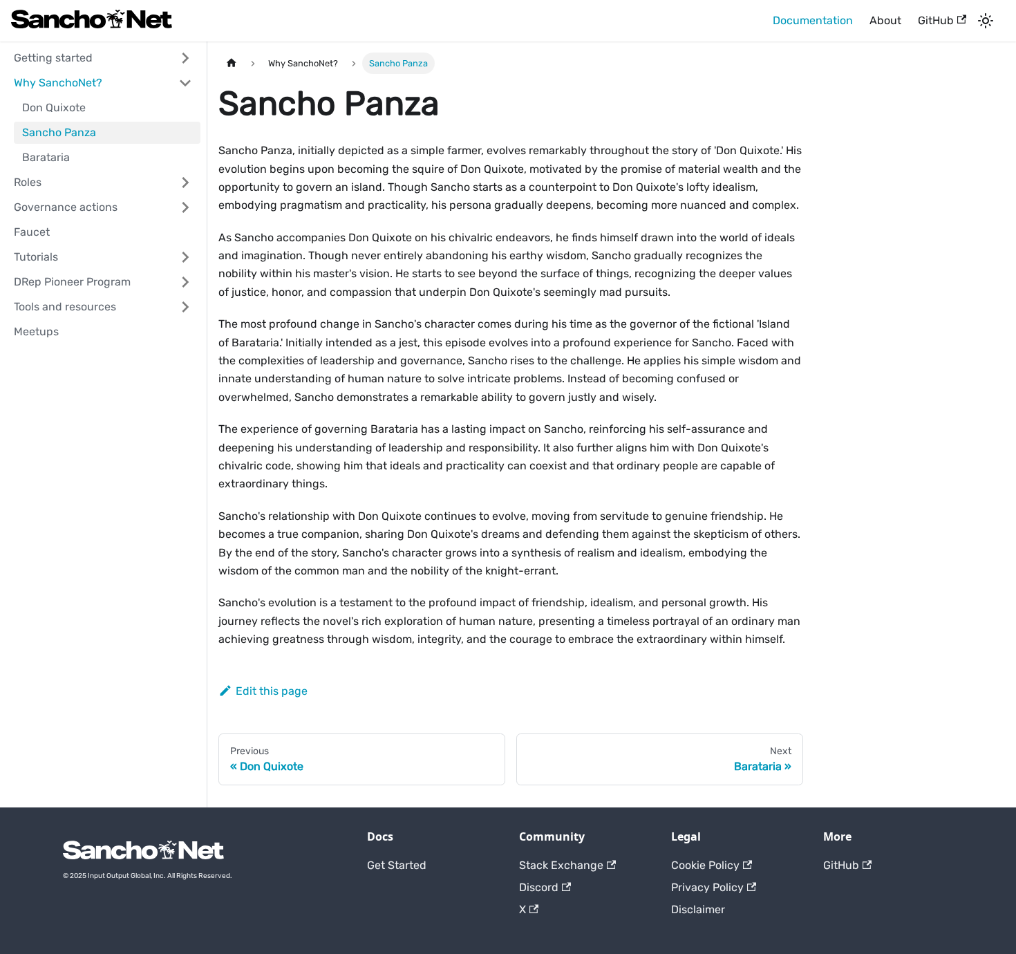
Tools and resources (65, 306)
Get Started (396, 865)
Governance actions (65, 207)
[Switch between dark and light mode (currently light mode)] (986, 21)
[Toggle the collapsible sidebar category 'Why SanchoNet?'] (185, 83)
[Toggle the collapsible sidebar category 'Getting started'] (185, 58)
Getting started (53, 57)
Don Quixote (54, 107)
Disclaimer (698, 909)
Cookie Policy (705, 865)
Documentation (813, 20)
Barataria (46, 157)
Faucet (32, 231)
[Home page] (231, 63)
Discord (538, 887)
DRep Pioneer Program (72, 281)
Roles (27, 182)
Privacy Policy (707, 887)
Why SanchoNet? (58, 82)
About (885, 20)
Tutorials (36, 256)
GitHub (936, 20)
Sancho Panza (59, 132)
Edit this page (272, 691)
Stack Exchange (561, 865)
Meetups (36, 331)
